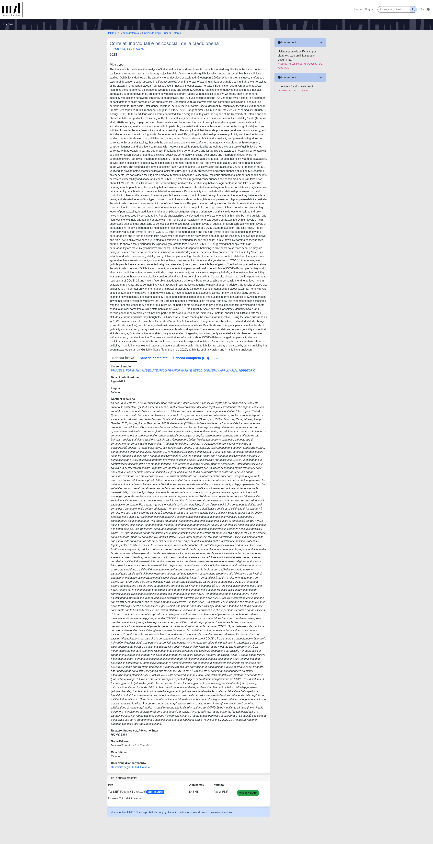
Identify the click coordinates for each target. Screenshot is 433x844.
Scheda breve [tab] (123, 358)
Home (358, 9)
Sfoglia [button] (368, 9)
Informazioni (288, 42)
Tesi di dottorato (129, 33)
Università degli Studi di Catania (161, 33)
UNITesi (112, 33)
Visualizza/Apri (248, 792)
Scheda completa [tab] (153, 358)
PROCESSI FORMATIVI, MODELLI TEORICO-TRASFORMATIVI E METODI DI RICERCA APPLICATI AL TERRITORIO (183, 370)
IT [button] (421, 9)
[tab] (216, 358)
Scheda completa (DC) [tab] (191, 358)
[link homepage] (12, 9)
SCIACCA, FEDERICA (127, 49)
